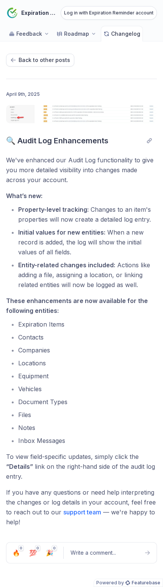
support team (82, 512)
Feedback (29, 33)
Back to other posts (44, 60)
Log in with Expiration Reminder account (109, 13)
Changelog (125, 33)
